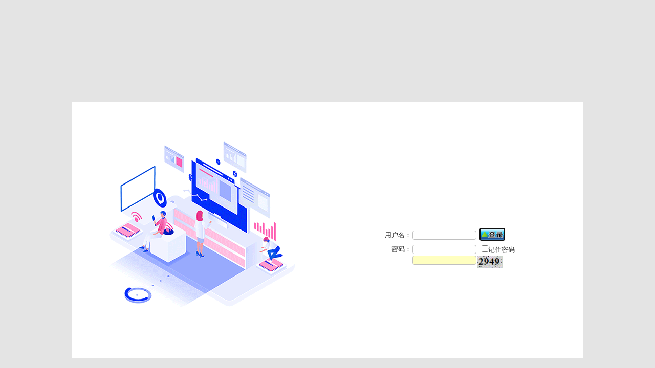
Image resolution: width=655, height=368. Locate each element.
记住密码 (501, 250)
